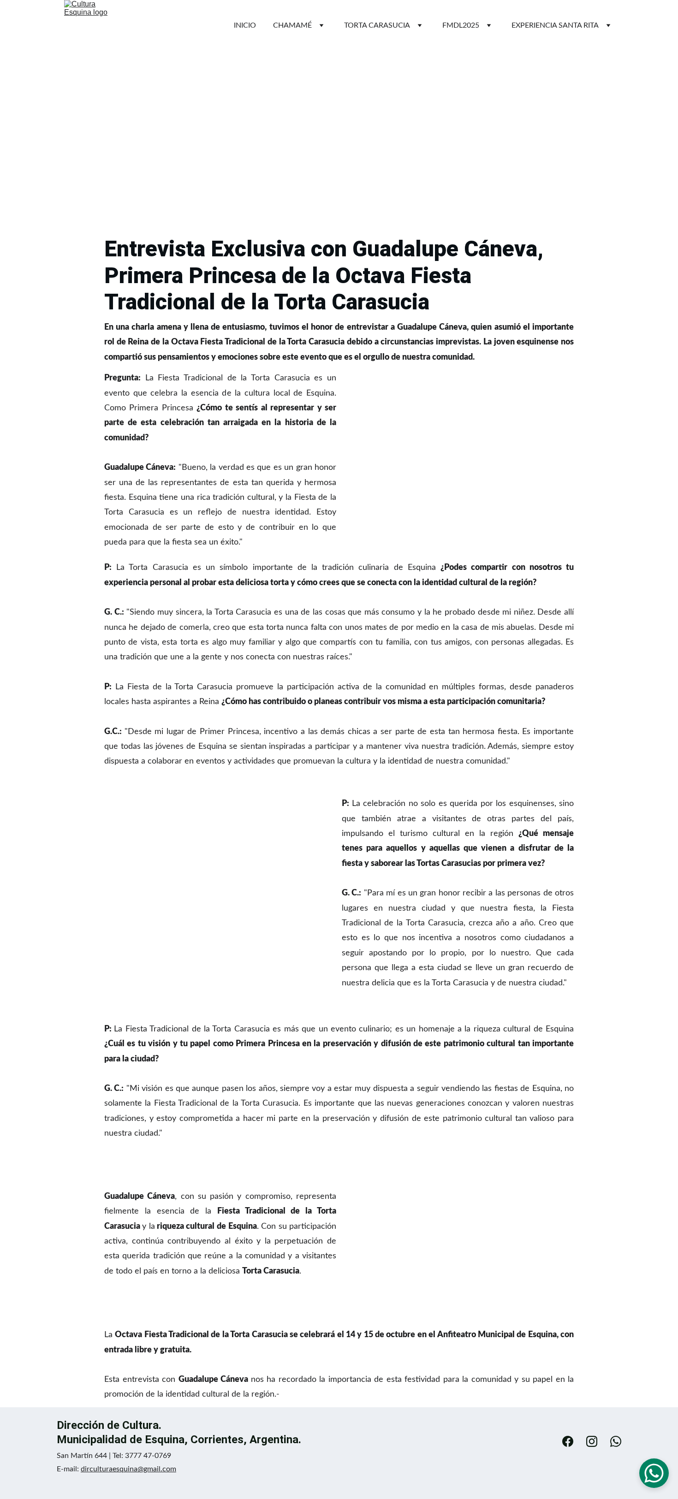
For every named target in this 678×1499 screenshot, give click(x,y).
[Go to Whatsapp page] (615, 1441)
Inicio (245, 25)
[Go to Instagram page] (596, 1441)
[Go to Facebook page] (572, 1441)
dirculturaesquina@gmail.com (128, 1469)
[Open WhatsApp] (654, 1473)
